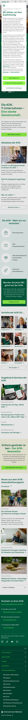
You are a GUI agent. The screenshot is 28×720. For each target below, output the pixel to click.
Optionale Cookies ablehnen (14, 83)
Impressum (6, 72)
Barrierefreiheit (15, 72)
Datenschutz (6, 66)
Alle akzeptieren (14, 78)
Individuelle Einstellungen (14, 88)
